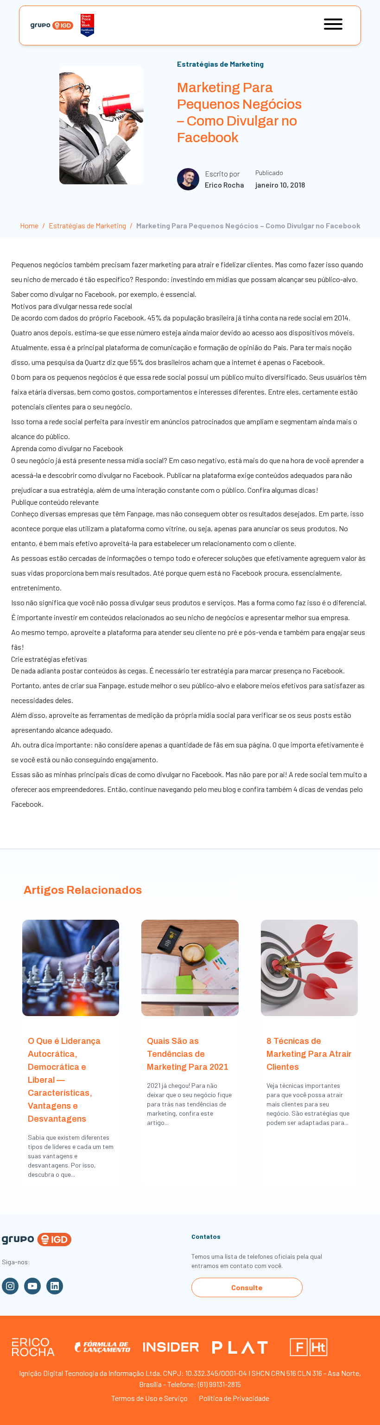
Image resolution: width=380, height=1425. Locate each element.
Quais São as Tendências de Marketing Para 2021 (187, 1054)
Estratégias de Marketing (220, 63)
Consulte (247, 1287)
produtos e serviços (203, 602)
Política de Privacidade (234, 1398)
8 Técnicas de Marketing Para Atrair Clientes (309, 1054)
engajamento (135, 759)
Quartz (95, 362)
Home (29, 225)
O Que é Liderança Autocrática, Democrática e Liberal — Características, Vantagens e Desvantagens (64, 1080)
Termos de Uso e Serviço (149, 1398)
